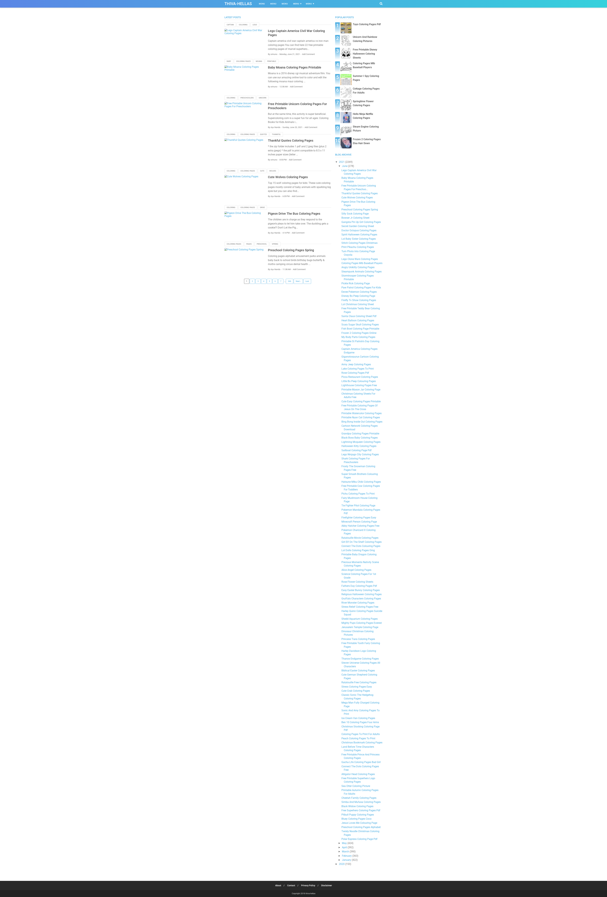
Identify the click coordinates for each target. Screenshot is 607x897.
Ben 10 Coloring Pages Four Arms (360, 722)
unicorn (262, 98)
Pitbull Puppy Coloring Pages (357, 814)
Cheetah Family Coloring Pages (358, 797)
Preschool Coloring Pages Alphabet (361, 827)
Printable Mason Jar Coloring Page (360, 389)
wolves (272, 171)
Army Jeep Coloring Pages (356, 364)
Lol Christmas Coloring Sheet (357, 304)
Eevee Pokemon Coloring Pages (359, 291)
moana (259, 61)
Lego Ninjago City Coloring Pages (360, 454)
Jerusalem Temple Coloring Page (359, 627)
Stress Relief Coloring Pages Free (359, 606)
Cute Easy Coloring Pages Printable (361, 401)
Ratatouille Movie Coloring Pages (359, 537)
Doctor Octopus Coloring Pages (358, 230)
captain (230, 25)
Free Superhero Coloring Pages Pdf (360, 810)
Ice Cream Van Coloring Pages (358, 718)
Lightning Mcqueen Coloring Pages (360, 441)
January (347, 859)
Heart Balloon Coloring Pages (357, 320)
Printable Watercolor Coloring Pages (361, 413)
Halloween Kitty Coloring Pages (358, 446)
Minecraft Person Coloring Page (359, 521)
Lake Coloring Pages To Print (357, 368)
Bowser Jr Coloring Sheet (355, 217)
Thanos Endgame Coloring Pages (360, 658)
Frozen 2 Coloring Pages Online (358, 332)
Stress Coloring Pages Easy (356, 686)
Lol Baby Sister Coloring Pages (358, 238)
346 (289, 281)
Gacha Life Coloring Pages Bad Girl (361, 762)
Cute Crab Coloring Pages (355, 690)
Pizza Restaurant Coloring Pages (359, 376)
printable (271, 61)
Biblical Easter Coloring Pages (358, 670)
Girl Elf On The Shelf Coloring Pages (361, 541)
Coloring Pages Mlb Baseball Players (361, 263)
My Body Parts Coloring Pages (358, 337)
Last (307, 281)
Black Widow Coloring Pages (357, 806)
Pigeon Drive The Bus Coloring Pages (294, 213)
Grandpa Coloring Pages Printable (360, 433)
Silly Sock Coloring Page (355, 213)
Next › (298, 281)
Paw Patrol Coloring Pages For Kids (361, 287)
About (278, 885)
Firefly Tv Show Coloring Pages (358, 300)
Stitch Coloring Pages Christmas (359, 242)
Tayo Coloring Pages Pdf (367, 24)
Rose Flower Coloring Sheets (357, 581)
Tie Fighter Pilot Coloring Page (358, 505)
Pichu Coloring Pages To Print (358, 493)
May (344, 843)
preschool (262, 244)
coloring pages (243, 61)
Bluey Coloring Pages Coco (356, 818)
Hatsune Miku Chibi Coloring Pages (361, 481)
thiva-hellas (310, 893)
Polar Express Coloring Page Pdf (359, 839)
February (347, 855)
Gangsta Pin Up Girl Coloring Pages (361, 222)
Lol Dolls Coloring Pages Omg (358, 550)
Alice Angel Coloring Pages (356, 569)
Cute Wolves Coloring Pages (288, 177)
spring (275, 244)
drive (262, 207)
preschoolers (247, 98)
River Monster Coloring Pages (357, 602)
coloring (243, 25)
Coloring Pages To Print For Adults (360, 734)
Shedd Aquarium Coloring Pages (359, 618)
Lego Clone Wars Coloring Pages (359, 259)
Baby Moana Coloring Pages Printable (294, 67)
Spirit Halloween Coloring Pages (359, 234)
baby (229, 61)
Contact (291, 885)
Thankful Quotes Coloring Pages (290, 140)
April (345, 847)
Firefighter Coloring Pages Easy (358, 517)
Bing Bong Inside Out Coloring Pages (361, 421)
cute (262, 171)
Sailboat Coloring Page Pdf (356, 450)
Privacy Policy (308, 885)
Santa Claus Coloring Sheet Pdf (359, 316)
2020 (342, 864)
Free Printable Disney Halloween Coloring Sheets (365, 53)
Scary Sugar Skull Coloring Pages (360, 324)
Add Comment (308, 54)
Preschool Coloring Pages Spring (291, 250)
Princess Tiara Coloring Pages (358, 639)
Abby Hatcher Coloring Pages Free (360, 525)
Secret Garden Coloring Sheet (357, 226)
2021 (342, 161)
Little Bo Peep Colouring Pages (358, 381)
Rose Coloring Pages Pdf (355, 372)
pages (249, 244)
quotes (263, 134)
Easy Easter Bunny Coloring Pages (360, 590)
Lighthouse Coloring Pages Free (359, 385)
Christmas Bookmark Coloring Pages (361, 742)
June (345, 166)
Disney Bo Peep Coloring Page (358, 295)
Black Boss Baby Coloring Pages (359, 437)
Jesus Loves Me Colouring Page (359, 822)
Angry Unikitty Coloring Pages (357, 267)
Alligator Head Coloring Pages (358, 774)
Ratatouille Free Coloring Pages (358, 682)
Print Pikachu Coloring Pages (357, 247)
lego (255, 25)
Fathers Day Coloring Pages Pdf (359, 585)
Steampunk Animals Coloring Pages (361, 271)
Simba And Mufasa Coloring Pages (361, 802)
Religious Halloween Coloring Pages (361, 594)
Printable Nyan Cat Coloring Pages (360, 417)
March (346, 851)
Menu (262, 4)
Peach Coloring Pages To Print (358, 738)
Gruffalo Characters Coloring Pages (361, 598)
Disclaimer (326, 885)
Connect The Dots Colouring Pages (360, 546)
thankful (276, 134)
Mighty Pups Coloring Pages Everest (361, 622)
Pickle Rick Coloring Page (355, 283)
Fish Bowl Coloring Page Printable (360, 328)
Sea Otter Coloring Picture (355, 786)
